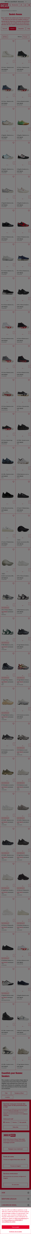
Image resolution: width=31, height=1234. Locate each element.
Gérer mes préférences (21, 1218)
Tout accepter (15, 1227)
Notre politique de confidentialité (12, 1220)
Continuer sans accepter (15, 1231)
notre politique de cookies (8, 1221)
